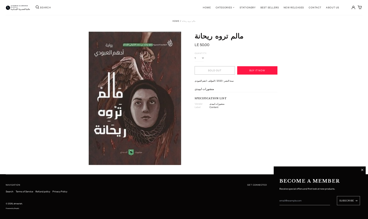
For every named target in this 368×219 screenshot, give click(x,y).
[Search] (37, 7)
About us (332, 7)
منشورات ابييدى (204, 89)
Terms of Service (24, 191)
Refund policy (43, 191)
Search (9, 191)
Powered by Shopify (12, 208)
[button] (359, 7)
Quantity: (201, 53)
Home (207, 7)
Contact (315, 7)
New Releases (294, 7)
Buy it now (257, 70)
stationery (248, 7)
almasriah (18, 203)
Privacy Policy (59, 191)
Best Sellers (269, 7)
